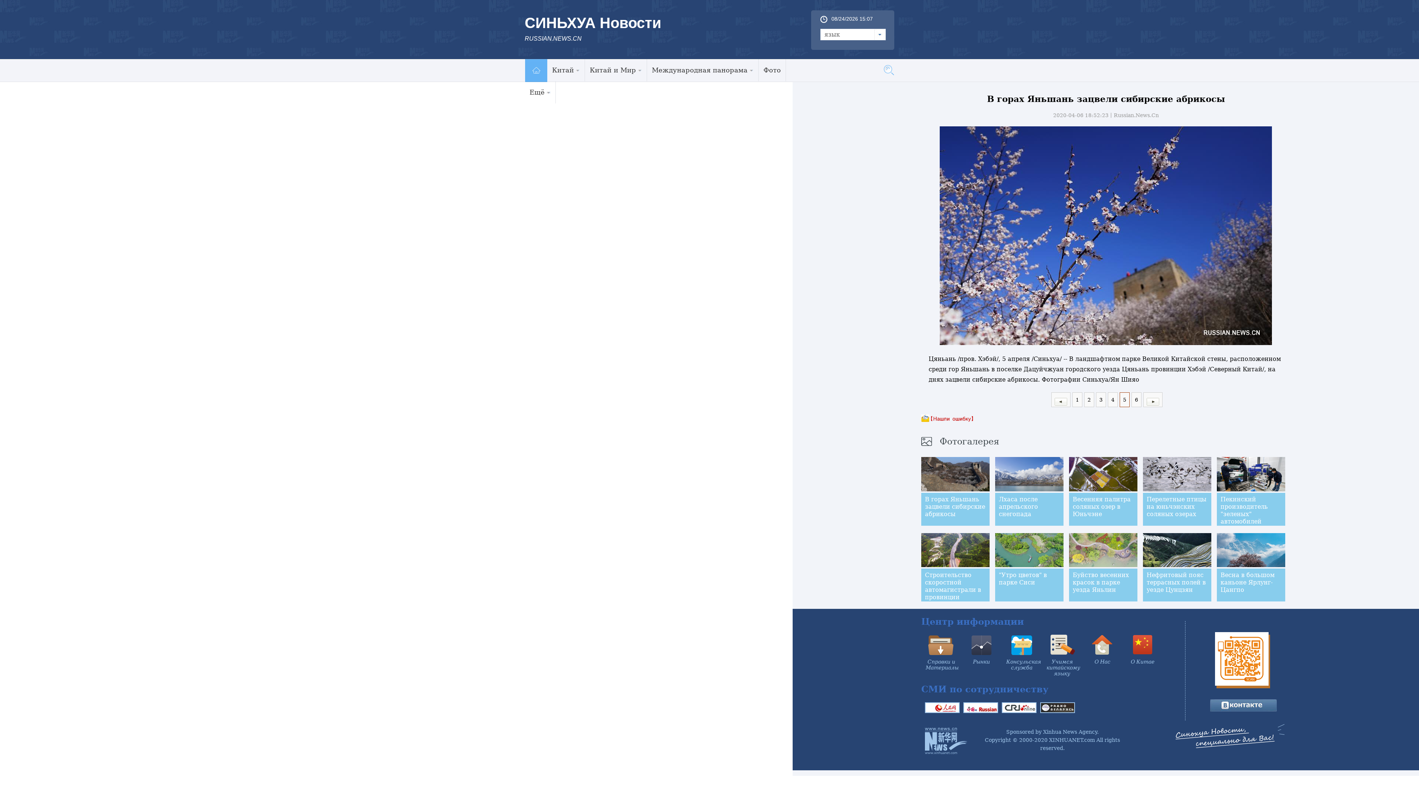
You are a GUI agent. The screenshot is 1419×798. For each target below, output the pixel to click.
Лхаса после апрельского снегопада (1018, 507)
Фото (772, 70)
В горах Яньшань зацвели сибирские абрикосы (955, 507)
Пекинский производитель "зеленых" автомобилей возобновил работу (1250, 514)
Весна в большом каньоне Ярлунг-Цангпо (1248, 582)
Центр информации (972, 621)
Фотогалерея (969, 441)
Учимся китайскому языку (1063, 667)
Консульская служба (1023, 665)
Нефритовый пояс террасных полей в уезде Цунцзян (1176, 582)
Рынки (981, 662)
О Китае (1142, 662)
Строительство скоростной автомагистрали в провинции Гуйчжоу (953, 590)
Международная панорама (700, 70)
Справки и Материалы (942, 665)
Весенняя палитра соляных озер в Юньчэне (1102, 507)
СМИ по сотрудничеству (984, 689)
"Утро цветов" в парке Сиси (1023, 579)
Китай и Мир (613, 70)
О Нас (1102, 662)
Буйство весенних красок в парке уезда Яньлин (1101, 582)
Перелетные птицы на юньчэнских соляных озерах (1177, 507)
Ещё (537, 92)
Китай (563, 70)
